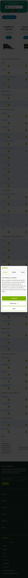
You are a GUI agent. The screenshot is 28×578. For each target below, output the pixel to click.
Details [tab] (14, 272)
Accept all (14, 298)
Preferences (13, 303)
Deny (14, 308)
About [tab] (23, 272)
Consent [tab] (5, 272)
